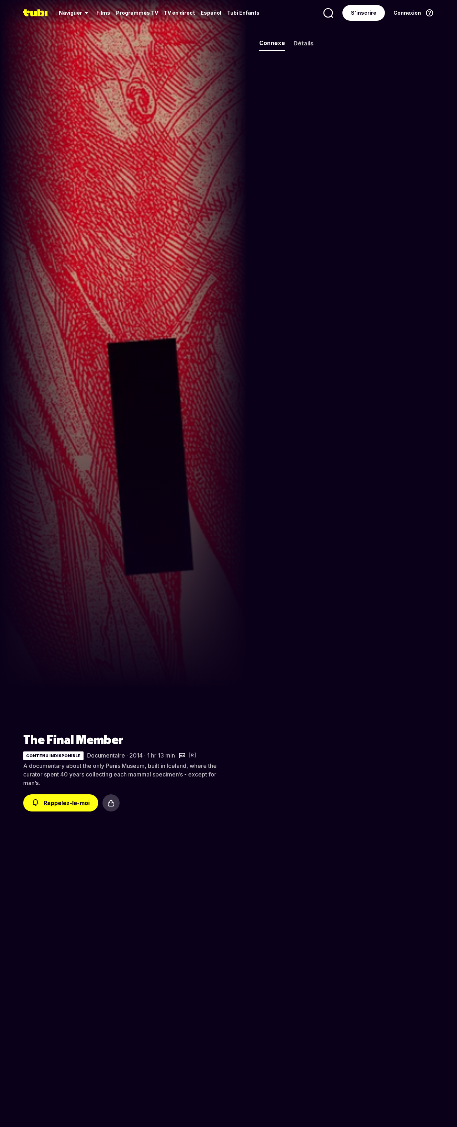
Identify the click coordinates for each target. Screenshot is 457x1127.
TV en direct (179, 13)
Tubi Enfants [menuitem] (243, 13)
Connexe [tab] (272, 42)
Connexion (407, 13)
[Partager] (111, 802)
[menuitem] (75, 13)
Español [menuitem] (211, 13)
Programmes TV (137, 13)
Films (103, 13)
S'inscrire (363, 13)
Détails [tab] (303, 43)
